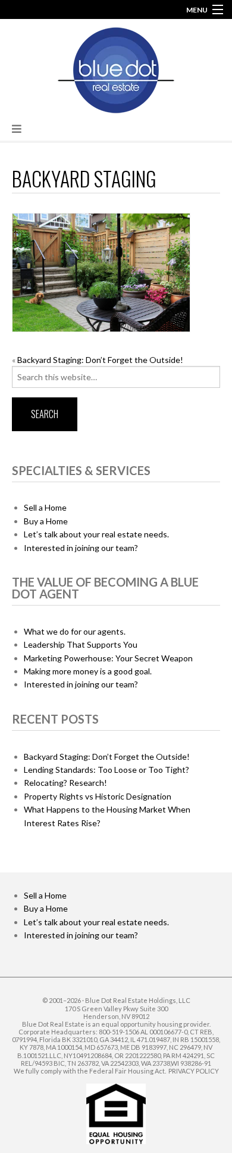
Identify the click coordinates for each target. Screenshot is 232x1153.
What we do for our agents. (75, 631)
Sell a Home (45, 507)
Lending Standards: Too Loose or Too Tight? (106, 770)
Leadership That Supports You (80, 644)
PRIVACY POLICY (193, 1071)
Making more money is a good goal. (88, 671)
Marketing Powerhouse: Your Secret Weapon (108, 658)
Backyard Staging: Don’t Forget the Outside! (100, 360)
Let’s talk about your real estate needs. (96, 534)
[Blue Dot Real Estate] (116, 68)
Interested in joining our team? (81, 548)
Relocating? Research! (65, 783)
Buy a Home (46, 521)
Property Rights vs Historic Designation (97, 796)
